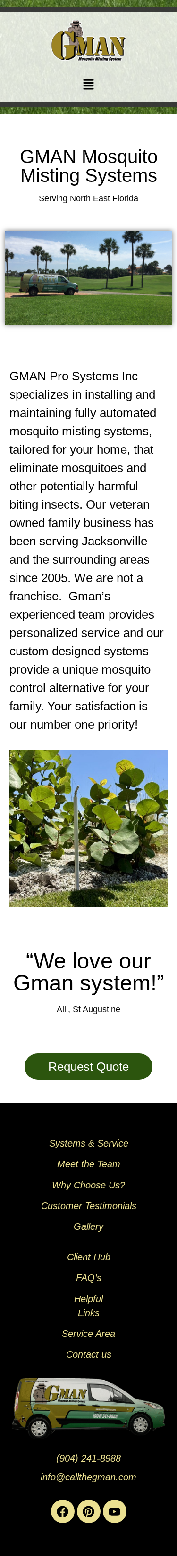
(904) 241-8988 (88, 1458)
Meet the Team (88, 1164)
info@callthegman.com (88, 1477)
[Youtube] (114, 1511)
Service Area (88, 1333)
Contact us (88, 1354)
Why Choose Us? (88, 1185)
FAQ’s (88, 1278)
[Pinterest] (89, 1511)
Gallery (88, 1226)
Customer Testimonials (88, 1206)
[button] (88, 85)
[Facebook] (63, 1511)
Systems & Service (88, 1143)
